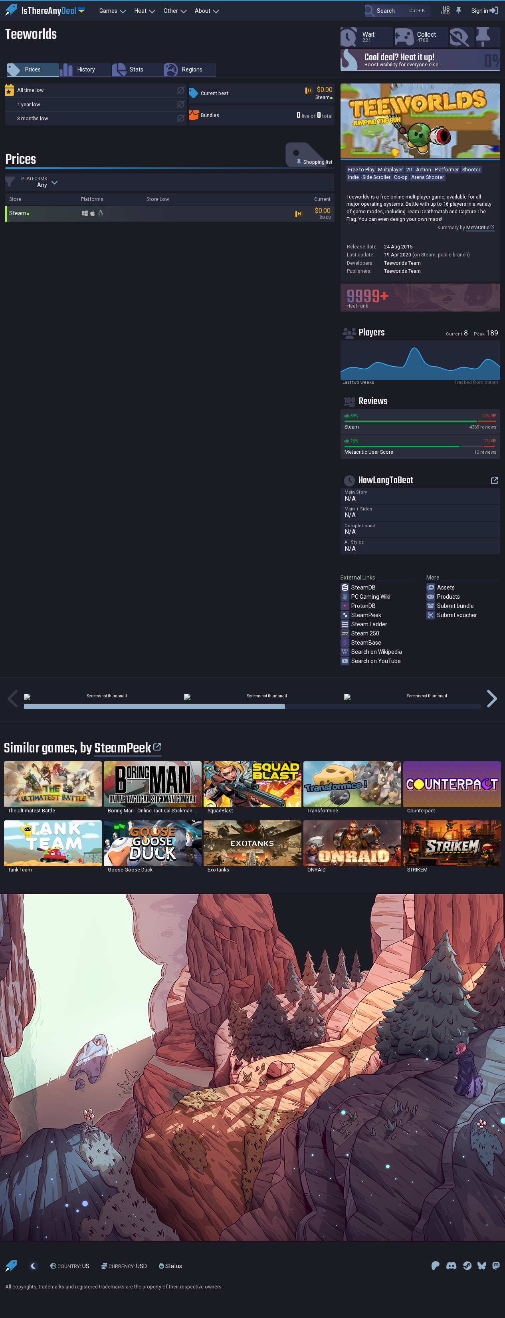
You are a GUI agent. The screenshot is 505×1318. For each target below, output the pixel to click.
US (73, 1266)
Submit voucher (457, 615)
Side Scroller (376, 177)
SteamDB (363, 587)
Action (423, 170)
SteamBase (366, 642)
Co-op (401, 177)
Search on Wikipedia (376, 652)
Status (173, 1266)
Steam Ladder (369, 624)
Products (448, 596)
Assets (446, 587)
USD (128, 1266)
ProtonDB (363, 606)
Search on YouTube (376, 661)
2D (409, 170)
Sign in (479, 11)
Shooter (471, 170)
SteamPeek (366, 615)
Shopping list (317, 162)
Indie (353, 177)
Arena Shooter (427, 177)
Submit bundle (455, 606)
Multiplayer (390, 170)
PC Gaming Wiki (370, 596)
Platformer (447, 170)
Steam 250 (365, 633)
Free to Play (361, 170)
